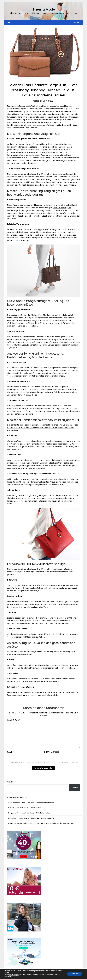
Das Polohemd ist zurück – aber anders (24, 808)
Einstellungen (14, 975)
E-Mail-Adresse (52, 752)
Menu (76, 22)
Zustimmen (75, 974)
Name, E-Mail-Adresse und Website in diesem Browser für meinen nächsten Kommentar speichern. (44, 762)
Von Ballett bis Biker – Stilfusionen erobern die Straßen (31, 802)
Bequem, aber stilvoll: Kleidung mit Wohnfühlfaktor (29, 813)
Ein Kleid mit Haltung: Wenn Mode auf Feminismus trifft (31, 818)
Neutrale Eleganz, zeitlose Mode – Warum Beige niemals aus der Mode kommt (41, 823)
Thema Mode (44, 9)
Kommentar (13, 720)
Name (10, 752)
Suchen (10, 782)
